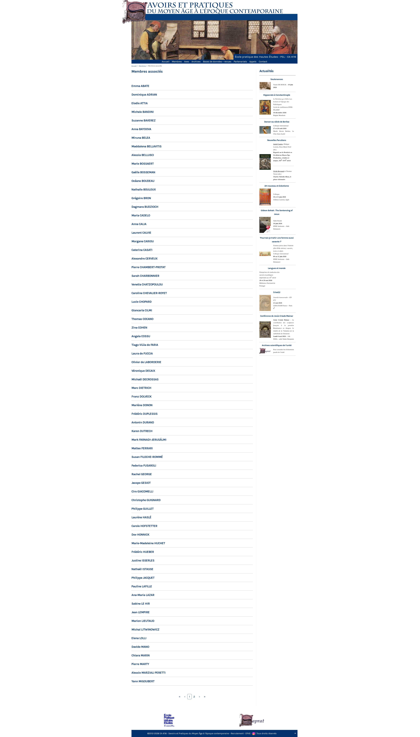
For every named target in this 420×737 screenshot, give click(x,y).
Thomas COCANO (142, 319)
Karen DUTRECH (141, 431)
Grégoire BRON (141, 198)
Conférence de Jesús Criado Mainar (276, 316)
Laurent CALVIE (141, 232)
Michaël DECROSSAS (144, 379)
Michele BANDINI (142, 112)
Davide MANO (140, 647)
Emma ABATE (140, 86)
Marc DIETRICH (141, 388)
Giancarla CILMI (141, 310)
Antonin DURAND (142, 422)
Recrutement (237, 733)
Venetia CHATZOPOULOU (147, 284)
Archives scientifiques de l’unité (276, 345)
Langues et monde (276, 268)
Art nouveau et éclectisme (276, 186)
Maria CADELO (140, 215)
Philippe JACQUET (142, 577)
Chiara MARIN (140, 655)
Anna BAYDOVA (141, 129)
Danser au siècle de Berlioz (276, 121)
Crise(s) (276, 292)
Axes (186, 61)
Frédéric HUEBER (142, 552)
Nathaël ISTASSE (142, 569)
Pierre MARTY (140, 664)
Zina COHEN (139, 327)
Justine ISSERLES (142, 560)
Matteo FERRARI (142, 448)
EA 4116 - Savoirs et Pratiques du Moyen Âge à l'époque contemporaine (194, 733)
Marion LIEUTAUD (142, 621)
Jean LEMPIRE (140, 612)
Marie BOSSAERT (142, 163)
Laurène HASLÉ (141, 517)
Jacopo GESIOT (141, 483)
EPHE (247, 733)
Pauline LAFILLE (141, 586)
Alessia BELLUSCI (142, 155)
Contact (263, 61)
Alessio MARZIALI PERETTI (148, 672)
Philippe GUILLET (142, 508)
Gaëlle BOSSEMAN (143, 172)
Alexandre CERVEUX (144, 258)
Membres (177, 61)
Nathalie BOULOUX (143, 189)
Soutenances (276, 79)
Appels (252, 61)
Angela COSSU (140, 336)
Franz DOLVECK (141, 396)
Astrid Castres (278, 144)
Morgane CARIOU (142, 241)
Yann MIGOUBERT (142, 681)
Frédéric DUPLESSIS (144, 414)
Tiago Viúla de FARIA (144, 345)
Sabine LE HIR (140, 603)
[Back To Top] (295, 733)
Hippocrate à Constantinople (276, 95)
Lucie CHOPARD (141, 301)
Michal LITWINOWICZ (145, 629)
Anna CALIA (138, 224)
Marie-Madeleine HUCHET (148, 543)
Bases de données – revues (217, 61)
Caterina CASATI (141, 250)
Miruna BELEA (140, 137)
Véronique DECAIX (143, 370)
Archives (196, 61)
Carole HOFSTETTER (144, 526)
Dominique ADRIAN (144, 94)
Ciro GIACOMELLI (142, 491)
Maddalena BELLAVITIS (146, 146)
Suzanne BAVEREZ (143, 120)
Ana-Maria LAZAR (142, 595)
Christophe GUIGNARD (146, 500)
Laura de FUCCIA (142, 353)
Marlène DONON (141, 405)
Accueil (165, 61)
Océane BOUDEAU (142, 181)
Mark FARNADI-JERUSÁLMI (148, 439)
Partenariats (240, 61)
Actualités (266, 71)
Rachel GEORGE (141, 474)
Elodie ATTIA (139, 103)
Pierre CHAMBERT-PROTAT (148, 267)
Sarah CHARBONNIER (145, 276)
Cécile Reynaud (278, 171)
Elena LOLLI (138, 638)
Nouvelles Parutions (276, 140)
